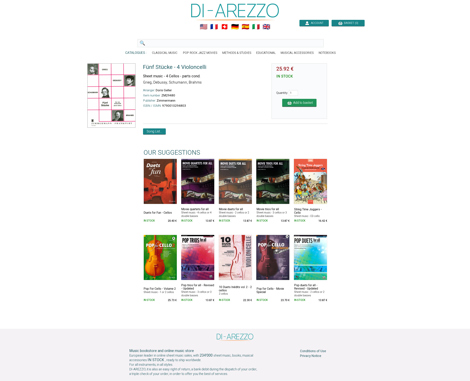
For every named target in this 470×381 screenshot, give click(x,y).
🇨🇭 (224, 26)
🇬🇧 (266, 26)
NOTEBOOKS (327, 53)
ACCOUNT (316, 23)
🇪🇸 (245, 26)
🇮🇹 (256, 26)
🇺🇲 (203, 26)
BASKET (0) (350, 23)
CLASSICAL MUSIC (165, 53)
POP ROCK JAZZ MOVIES (200, 53)
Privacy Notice (310, 355)
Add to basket (302, 102)
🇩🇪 (235, 26)
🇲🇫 (214, 26)
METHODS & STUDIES (236, 53)
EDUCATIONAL (266, 53)
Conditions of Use (313, 351)
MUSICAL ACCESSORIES (297, 53)
